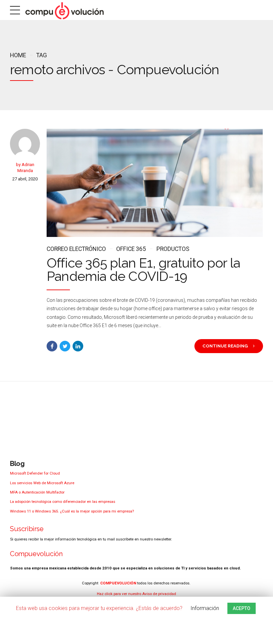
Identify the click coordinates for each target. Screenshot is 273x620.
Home (18, 55)
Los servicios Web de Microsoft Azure (42, 483)
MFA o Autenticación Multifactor (37, 492)
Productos (172, 249)
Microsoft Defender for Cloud (35, 473)
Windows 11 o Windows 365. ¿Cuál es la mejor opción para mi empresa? (72, 511)
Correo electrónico (76, 249)
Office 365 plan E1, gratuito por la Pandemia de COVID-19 (143, 269)
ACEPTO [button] (241, 608)
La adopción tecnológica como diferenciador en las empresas (62, 501)
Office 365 (131, 249)
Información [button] (204, 608)
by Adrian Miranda (25, 167)
